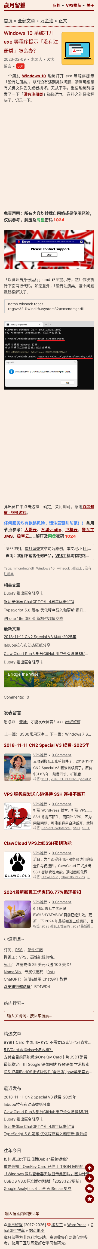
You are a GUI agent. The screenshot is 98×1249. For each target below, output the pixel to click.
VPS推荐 (73, 5)
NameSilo (12, 971)
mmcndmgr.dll (23, 568)
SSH (76, 828)
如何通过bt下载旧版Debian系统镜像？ (37, 1159)
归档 (56, 5)
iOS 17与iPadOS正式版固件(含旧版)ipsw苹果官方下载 (50, 1071)
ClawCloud (49, 877)
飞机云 (71, 529)
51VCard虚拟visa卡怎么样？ (28, 1049)
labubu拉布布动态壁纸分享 (27, 645)
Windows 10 (34, 76)
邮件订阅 (35, 949)
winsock (63, 568)
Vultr (8, 964)
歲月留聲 (15, 5)
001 (20, 66)
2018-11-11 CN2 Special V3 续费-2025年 (40, 636)
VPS (59, 555)
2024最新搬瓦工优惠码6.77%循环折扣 (42, 892)
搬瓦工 (9, 957)
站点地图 (36, 1230)
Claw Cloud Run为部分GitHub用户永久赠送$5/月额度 (50, 653)
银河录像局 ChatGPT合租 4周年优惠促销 (39, 601)
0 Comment (61, 755)
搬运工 (77, 568)
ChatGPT (12, 979)
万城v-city (51, 529)
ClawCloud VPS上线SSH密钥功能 (38, 843)
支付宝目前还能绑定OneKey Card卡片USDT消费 (45, 1057)
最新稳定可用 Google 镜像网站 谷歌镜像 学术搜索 (46, 1064)
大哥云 (30, 529)
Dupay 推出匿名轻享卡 (23, 593)
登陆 (23, 721)
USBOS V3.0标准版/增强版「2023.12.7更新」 (43, 1181)
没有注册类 (33, 94)
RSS (19, 949)
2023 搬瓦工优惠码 (55, 926)
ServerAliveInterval (56, 828)
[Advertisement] (49, 157)
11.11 (44, 779)
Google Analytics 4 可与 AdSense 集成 (37, 1188)
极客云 (23, 536)
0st (50, 971)
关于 (90, 5)
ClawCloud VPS (73, 877)
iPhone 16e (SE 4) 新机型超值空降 (33, 618)
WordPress (76, 1224)
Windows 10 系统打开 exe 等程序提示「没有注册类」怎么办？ (31, 42)
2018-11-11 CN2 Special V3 (72, 779)
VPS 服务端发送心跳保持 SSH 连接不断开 (44, 794)
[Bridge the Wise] (49, 686)
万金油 (46, 20)
